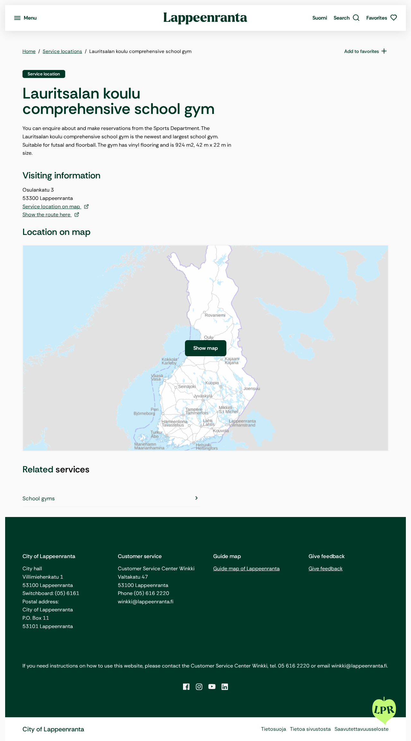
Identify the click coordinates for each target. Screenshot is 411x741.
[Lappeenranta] (206, 18)
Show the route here (47, 214)
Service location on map (51, 206)
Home (29, 51)
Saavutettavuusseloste (362, 729)
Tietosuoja (273, 729)
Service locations (62, 51)
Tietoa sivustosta (310, 729)
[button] (346, 18)
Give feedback (326, 568)
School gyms (38, 498)
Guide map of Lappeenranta (246, 568)
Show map (205, 348)
